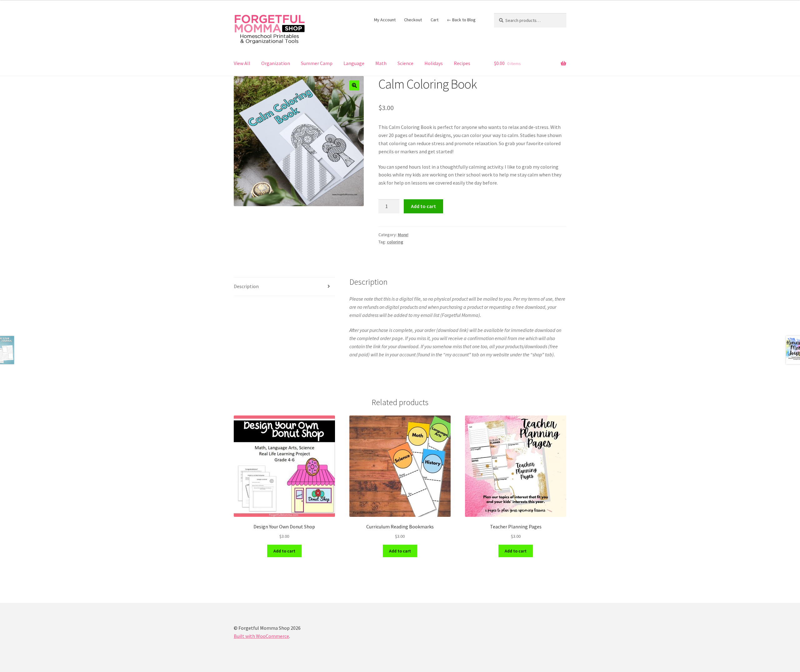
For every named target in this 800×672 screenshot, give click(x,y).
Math (381, 63)
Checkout (413, 20)
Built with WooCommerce (261, 636)
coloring (395, 242)
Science (405, 63)
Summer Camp (316, 63)
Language (353, 63)
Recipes (462, 63)
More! (403, 234)
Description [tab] (246, 286)
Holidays (433, 63)
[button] (354, 85)
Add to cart (423, 206)
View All (242, 63)
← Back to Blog (461, 20)
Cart (434, 20)
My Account (385, 20)
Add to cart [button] (284, 551)
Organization (275, 63)
